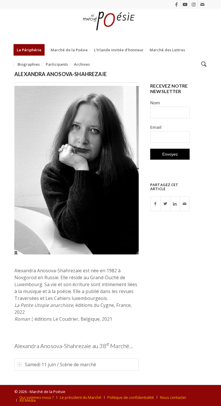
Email (155, 127)
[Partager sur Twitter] (165, 204)
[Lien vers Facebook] (176, 4)
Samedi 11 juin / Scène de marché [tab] (60, 364)
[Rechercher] (202, 64)
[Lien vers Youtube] (185, 4)
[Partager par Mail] (184, 204)
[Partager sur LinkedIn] (175, 204)
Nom (155, 102)
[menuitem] (30, 50)
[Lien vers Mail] (202, 4)
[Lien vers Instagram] (193, 4)
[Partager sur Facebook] (155, 204)
